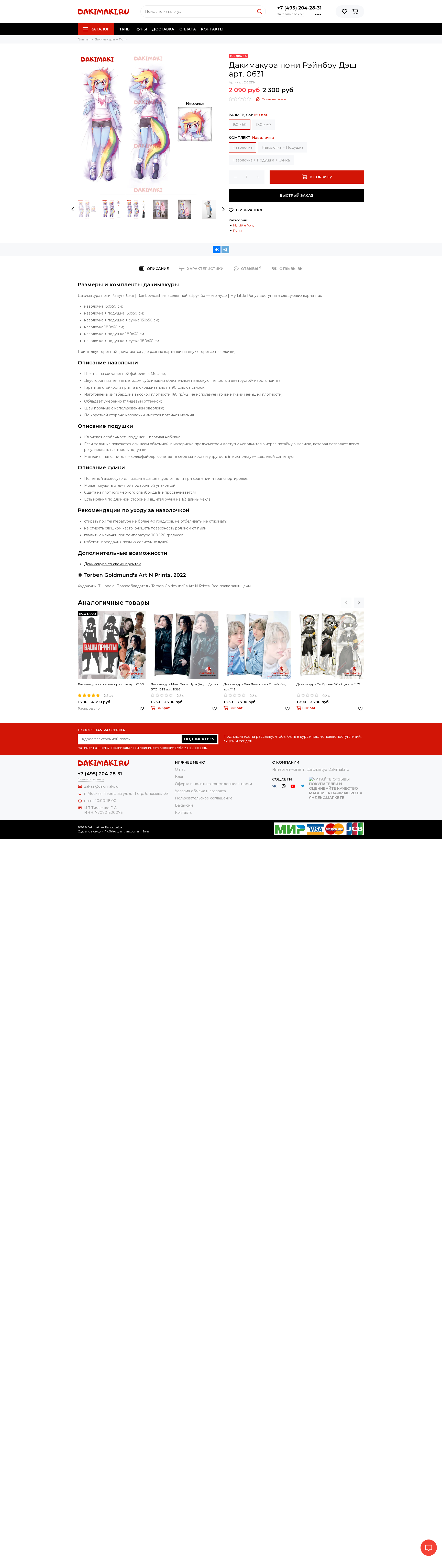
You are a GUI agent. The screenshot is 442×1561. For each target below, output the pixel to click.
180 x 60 (263, 124)
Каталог (100, 29)
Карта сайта (113, 827)
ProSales (110, 831)
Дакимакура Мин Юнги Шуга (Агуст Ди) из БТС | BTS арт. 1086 (184, 686)
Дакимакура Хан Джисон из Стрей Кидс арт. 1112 (255, 686)
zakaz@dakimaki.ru (101, 786)
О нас (180, 769)
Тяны (124, 29)
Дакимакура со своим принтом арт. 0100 (111, 684)
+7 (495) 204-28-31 (299, 8)
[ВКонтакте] (216, 249)
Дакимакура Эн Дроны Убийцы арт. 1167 (328, 684)
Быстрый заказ (296, 195)
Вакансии (184, 805)
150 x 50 (240, 124)
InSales (144, 831)
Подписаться (199, 739)
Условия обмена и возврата (200, 791)
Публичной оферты (191, 748)
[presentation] (73, 209)
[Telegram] (225, 249)
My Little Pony (244, 225)
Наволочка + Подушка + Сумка (261, 160)
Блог (179, 776)
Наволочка (242, 147)
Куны (141, 29)
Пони (237, 230)
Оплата (187, 29)
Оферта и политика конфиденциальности (213, 784)
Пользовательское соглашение (204, 798)
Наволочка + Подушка (282, 147)
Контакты (212, 29)
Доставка (163, 29)
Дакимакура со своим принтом (112, 564)
